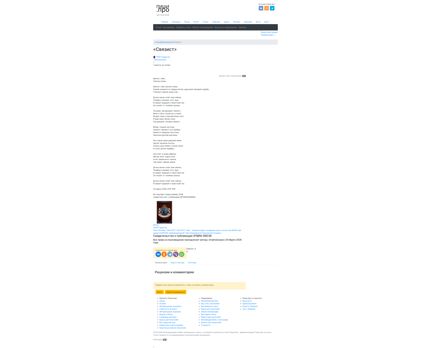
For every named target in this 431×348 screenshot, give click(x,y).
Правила (242, 27)
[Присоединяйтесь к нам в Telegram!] (272, 8)
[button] (267, 21)
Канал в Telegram (250, 306)
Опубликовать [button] (267, 35)
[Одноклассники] (164, 254)
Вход (263, 32)
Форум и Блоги (166, 314)
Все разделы (169, 27)
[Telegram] (170, 254)
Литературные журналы (170, 312)
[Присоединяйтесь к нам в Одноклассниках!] (266, 8)
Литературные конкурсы (170, 306)
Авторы (236, 22)
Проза (187, 22)
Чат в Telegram (249, 309)
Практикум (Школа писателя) (172, 328)
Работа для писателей (211, 317)
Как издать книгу (208, 314)
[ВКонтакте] (158, 254)
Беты (258, 22)
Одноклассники (249, 303)
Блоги (196, 22)
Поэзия (162, 303)
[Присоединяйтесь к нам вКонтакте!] (261, 8)
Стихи (205, 22)
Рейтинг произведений (202, 27)
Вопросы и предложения (226, 27)
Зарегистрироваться (175, 292)
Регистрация (271, 32)
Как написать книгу (209, 306)
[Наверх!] (154, 344)
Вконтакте (247, 301)
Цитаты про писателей (211, 322)
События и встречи (168, 309)
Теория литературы (209, 312)
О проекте (205, 325)
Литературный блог (209, 301)
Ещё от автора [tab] (177, 262)
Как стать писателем (210, 303)
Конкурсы (176, 22)
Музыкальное (159, 59)
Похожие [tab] (192, 262)
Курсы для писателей (168, 320)
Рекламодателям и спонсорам (214, 320)
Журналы (248, 22)
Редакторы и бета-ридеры (171, 325)
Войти (159, 292)
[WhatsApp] (181, 254)
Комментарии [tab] (161, 262)
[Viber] (175, 254)
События (216, 22)
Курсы (226, 22)
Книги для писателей (210, 309)
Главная (164, 22)
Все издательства (167, 322)
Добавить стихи (183, 27)
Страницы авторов (167, 317)
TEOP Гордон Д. (162, 57)
